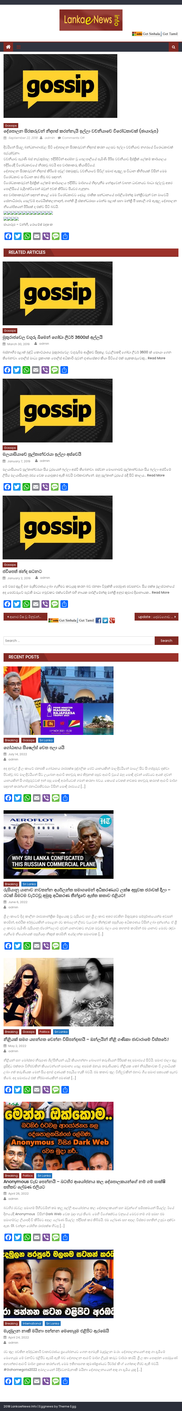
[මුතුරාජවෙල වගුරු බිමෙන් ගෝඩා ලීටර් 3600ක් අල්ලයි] (90, 293)
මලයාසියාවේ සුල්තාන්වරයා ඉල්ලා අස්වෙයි (42, 454)
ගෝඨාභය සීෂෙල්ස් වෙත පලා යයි (34, 747)
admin (50, 138)
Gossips (11, 126)
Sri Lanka (46, 740)
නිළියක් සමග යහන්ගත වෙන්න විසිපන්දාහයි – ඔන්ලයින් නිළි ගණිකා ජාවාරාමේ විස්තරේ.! (86, 1039)
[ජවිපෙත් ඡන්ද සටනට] (90, 527)
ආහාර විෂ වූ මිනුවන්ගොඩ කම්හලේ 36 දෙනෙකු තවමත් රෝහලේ (28, 616)
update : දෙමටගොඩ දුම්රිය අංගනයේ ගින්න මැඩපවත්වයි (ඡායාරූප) (158, 616)
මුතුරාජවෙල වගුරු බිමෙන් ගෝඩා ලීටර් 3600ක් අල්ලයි (53, 337)
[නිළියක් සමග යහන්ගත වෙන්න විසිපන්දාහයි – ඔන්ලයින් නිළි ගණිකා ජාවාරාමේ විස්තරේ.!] (91, 992)
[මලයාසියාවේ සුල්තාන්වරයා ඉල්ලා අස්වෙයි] (90, 410)
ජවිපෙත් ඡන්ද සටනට (22, 571)
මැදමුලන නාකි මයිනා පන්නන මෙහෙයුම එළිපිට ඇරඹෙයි (56, 1331)
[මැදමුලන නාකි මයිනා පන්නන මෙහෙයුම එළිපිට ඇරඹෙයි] (91, 1284)
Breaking (11, 740)
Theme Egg (67, 1406)
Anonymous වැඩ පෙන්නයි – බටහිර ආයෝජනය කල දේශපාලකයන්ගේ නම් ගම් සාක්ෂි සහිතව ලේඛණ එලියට (84, 1184)
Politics (45, 1032)
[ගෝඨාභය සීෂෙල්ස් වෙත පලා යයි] (91, 700)
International (32, 1323)
